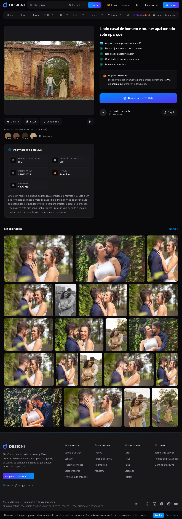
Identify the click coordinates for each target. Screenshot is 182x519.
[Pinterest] (169, 504)
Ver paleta (47, 136)
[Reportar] (90, 121)
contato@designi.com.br (20, 485)
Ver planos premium (15, 476)
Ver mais (173, 228)
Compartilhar (53, 121)
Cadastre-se (151, 5)
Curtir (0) (15, 121)
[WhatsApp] (147, 504)
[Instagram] (154, 504)
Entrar (173, 5)
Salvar (33, 121)
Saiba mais (172, 515)
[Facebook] (162, 504)
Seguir (171, 112)
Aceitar (158, 515)
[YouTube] (176, 504)
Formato (76, 5)
